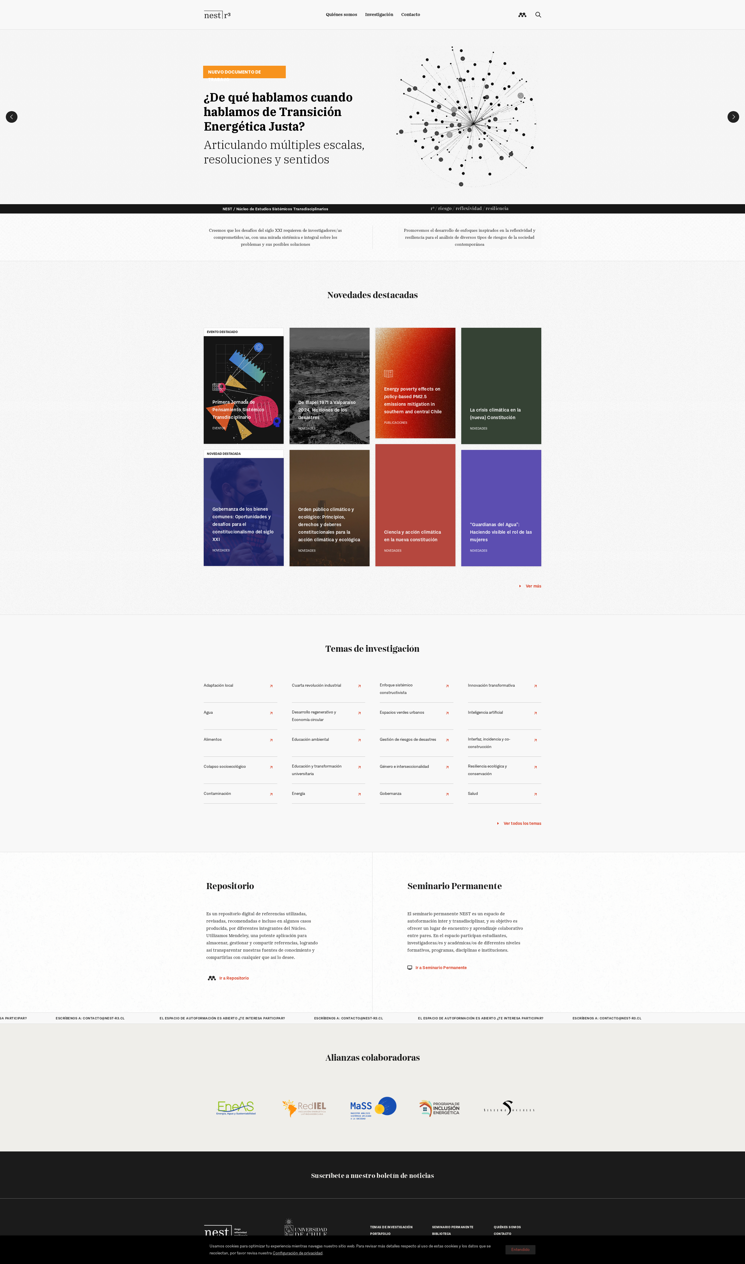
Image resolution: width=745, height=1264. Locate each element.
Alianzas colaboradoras (372, 1058)
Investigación (379, 14)
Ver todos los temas (522, 823)
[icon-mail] (522, 15)
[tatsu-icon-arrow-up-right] (271, 685)
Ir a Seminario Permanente (441, 967)
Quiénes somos (341, 14)
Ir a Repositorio (234, 978)
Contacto (410, 14)
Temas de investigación (372, 649)
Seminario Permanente (454, 886)
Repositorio (230, 886)
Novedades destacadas (372, 295)
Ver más (533, 586)
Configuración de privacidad (297, 1253)
